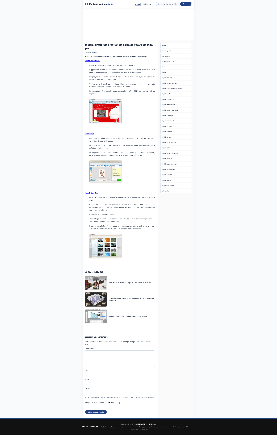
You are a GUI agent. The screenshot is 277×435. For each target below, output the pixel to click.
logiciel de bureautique (169, 83)
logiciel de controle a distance (172, 88)
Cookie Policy (144, 429)
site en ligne (166, 191)
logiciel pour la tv (167, 158)
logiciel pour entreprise (170, 153)
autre (164, 45)
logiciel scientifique (168, 169)
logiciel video (166, 180)
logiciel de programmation (170, 110)
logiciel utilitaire (167, 175)
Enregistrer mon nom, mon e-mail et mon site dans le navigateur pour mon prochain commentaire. (121, 397)
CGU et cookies (133, 429)
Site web (88, 388)
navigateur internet (168, 185)
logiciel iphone (167, 131)
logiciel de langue (168, 99)
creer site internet (168, 61)
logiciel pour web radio (169, 164)
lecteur (164, 67)
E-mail (87, 379)
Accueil (138, 4)
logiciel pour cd (167, 148)
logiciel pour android (169, 142)
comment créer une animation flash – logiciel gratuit (128, 316)
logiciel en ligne (167, 126)
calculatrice (166, 56)
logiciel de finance (168, 94)
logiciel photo (166, 137)
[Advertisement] (138, 24)
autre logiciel (166, 51)
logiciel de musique (168, 105)
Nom (87, 370)
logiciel (94, 52)
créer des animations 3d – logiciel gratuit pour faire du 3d (130, 283)
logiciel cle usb (167, 78)
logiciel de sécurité (168, 121)
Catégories (147, 4)
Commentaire (90, 348)
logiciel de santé (167, 115)
